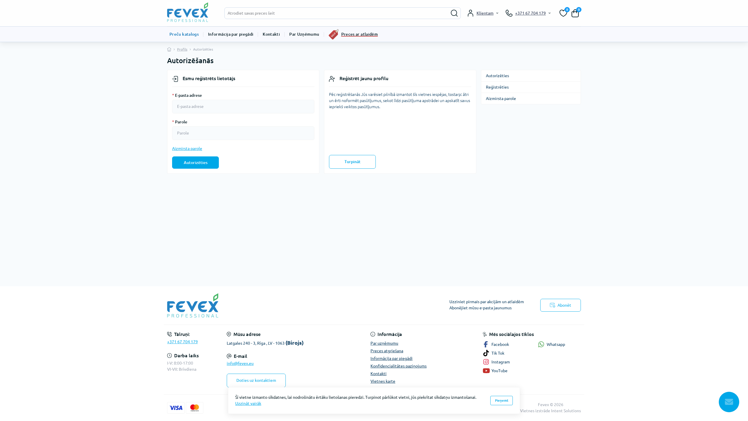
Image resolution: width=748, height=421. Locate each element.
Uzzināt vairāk (248, 403)
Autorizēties (195, 162)
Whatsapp (556, 344)
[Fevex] (268, 305)
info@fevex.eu (240, 363)
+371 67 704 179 (182, 341)
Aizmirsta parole (187, 148)
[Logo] (190, 12)
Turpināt (352, 161)
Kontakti (271, 34)
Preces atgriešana (386, 350)
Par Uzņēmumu (304, 34)
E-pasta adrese (187, 95)
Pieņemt (501, 400)
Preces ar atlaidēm (359, 34)
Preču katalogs (184, 34)
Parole (179, 122)
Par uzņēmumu (384, 343)
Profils (182, 49)
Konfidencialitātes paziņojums (398, 366)
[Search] (454, 13)
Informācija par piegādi (230, 34)
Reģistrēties (497, 87)
